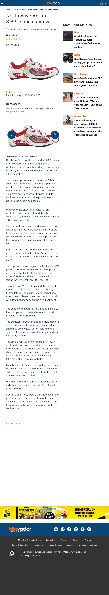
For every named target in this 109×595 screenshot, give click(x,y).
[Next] (55, 135)
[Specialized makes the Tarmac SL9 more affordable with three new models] (68, 36)
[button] (33, 138)
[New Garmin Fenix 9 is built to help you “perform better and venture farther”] (68, 58)
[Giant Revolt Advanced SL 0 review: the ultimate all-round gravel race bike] (68, 78)
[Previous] (11, 135)
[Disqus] (47, 469)
